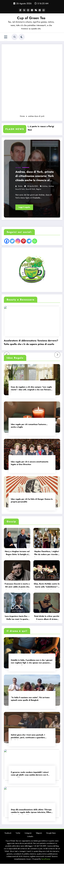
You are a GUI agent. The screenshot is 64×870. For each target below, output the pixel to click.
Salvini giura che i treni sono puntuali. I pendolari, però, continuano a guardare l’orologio (28, 737)
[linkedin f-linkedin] (39, 10)
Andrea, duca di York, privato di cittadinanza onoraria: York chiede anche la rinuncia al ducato (34, 176)
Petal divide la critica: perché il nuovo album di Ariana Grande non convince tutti (46, 618)
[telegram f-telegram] (32, 10)
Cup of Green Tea (31, 17)
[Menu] (5, 37)
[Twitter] (12, 241)
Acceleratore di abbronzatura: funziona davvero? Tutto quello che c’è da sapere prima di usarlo (28, 342)
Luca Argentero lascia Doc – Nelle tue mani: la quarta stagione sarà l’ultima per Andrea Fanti (17, 618)
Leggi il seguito (24, 207)
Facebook (8, 833)
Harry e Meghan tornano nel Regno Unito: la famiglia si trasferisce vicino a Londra (17, 553)
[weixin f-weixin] (35, 10)
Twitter (18, 833)
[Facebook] (6, 241)
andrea (44, 186)
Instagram (28, 833)
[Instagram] (17, 241)
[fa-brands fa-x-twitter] (24, 10)
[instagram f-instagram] (28, 10)
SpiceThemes (45, 859)
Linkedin (30, 836)
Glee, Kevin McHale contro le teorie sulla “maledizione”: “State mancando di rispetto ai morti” (46, 585)
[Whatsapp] (34, 241)
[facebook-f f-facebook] (20, 10)
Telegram (39, 833)
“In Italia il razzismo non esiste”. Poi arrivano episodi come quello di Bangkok (30, 699)
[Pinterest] (23, 241)
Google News (51, 833)
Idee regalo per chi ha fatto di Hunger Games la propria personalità (32, 500)
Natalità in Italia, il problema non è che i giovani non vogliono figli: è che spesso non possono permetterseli (31, 662)
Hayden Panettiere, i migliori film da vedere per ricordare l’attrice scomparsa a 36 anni (46, 553)
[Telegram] (29, 241)
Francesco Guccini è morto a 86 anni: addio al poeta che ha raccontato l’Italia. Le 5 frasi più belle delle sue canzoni (17, 585)
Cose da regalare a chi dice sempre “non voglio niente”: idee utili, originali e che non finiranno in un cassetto (31, 389)
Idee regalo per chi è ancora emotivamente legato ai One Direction (29, 463)
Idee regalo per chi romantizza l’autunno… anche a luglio (29, 425)
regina (38, 189)
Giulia (20, 186)
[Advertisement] (32, 81)
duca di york (30, 189)
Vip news (18, 167)
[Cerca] (14, 37)
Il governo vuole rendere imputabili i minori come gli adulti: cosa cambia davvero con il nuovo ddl (30, 774)
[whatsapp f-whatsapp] (43, 10)
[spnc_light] (21, 37)
